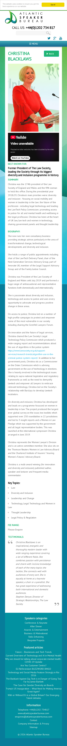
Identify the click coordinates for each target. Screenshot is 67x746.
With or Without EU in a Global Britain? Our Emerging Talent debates (33, 696)
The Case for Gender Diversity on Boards (33, 685)
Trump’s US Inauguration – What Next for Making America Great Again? (33, 690)
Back (51, 54)
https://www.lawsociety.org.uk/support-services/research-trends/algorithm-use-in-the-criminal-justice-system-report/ (31, 354)
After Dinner (36, 626)
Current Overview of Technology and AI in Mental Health (33, 655)
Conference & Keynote (36, 622)
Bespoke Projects (35, 640)
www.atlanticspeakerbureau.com (33, 713)
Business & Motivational (36, 633)
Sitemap (34, 727)
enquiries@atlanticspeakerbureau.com (33, 716)
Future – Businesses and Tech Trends (33, 652)
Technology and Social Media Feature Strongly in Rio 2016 (33, 674)
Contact (33, 720)
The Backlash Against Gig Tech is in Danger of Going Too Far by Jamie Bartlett (33, 680)
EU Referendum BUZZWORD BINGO (33, 668)
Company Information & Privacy (33, 723)
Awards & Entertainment (36, 629)
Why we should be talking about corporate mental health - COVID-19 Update (33, 660)
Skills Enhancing (36, 636)
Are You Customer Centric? (33, 665)
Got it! (53, 4)
